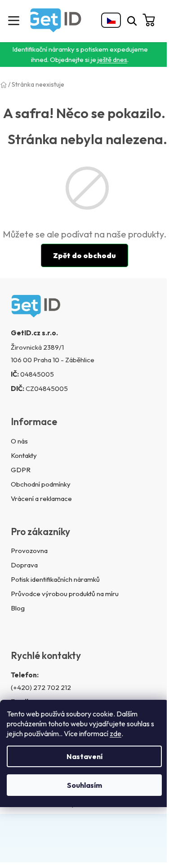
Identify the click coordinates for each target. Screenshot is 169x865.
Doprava (24, 565)
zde (115, 733)
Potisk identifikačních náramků (55, 579)
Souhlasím (84, 785)
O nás (19, 441)
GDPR (21, 469)
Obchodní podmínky (41, 484)
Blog (18, 608)
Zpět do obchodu (84, 255)
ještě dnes (112, 59)
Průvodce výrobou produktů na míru (65, 593)
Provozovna (29, 550)
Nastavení (84, 756)
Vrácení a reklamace (41, 498)
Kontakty (24, 455)
